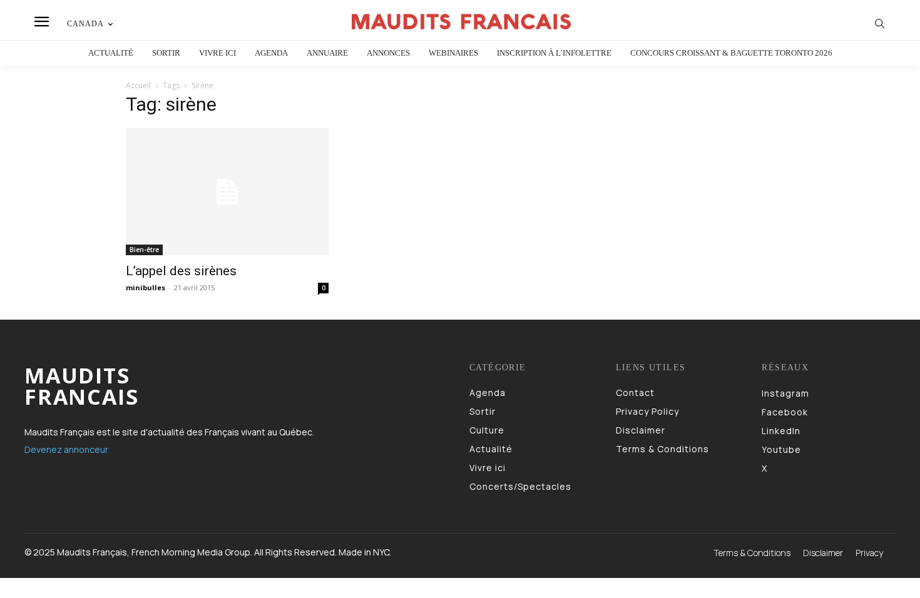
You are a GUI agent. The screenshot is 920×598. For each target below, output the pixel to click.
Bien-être (144, 249)
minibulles (145, 287)
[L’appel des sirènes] (227, 191)
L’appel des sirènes (181, 270)
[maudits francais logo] (462, 21)
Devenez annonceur (66, 449)
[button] (880, 23)
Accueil (138, 85)
